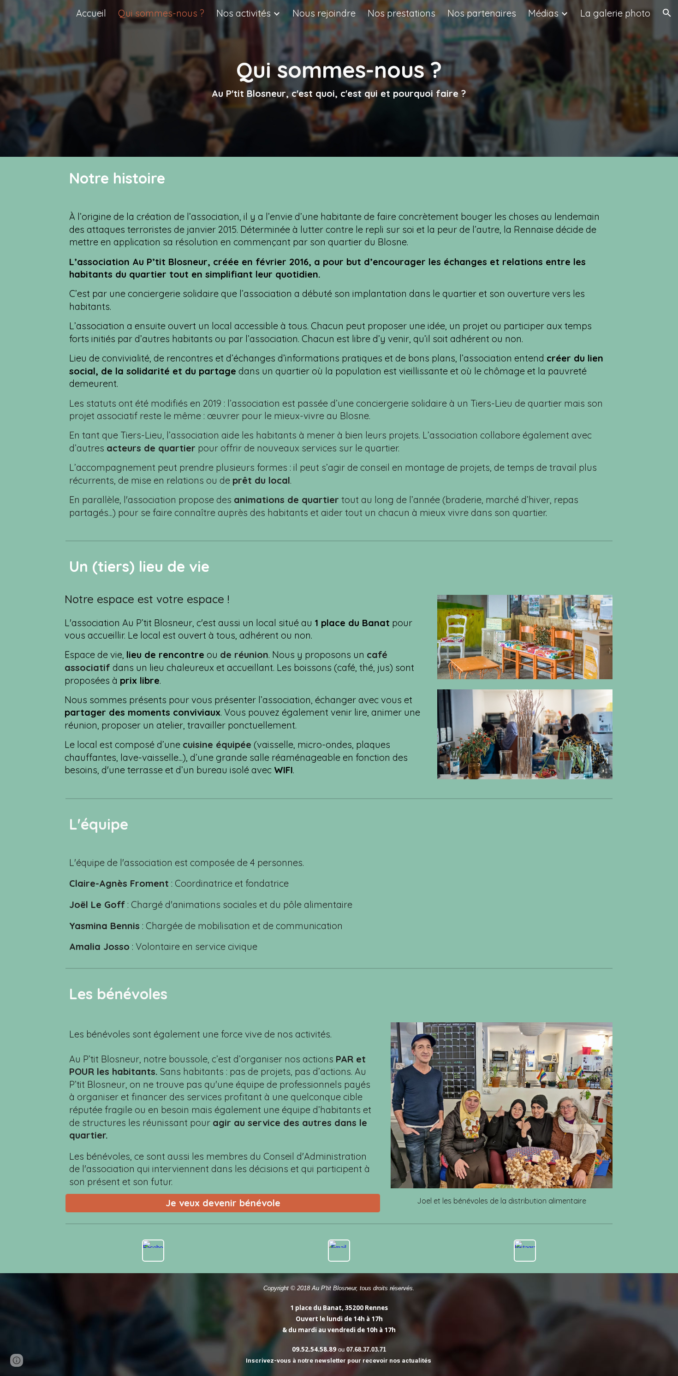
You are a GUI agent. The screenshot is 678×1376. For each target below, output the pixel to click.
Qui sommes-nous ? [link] (161, 13)
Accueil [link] (91, 13)
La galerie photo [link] (615, 13)
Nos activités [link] (243, 13)
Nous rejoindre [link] (324, 13)
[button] (667, 13)
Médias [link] (543, 13)
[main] (339, 78)
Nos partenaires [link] (481, 13)
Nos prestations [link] (401, 13)
